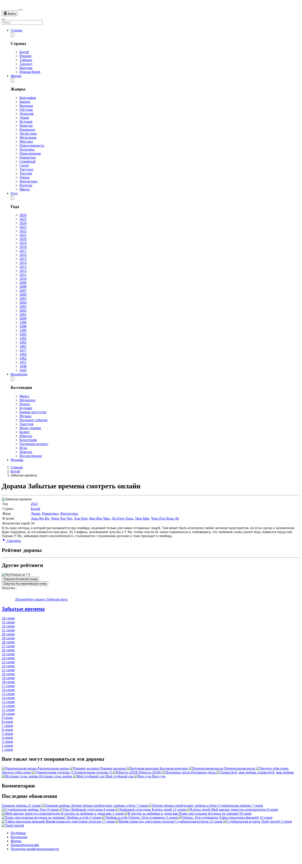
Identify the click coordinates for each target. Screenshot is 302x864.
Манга (24, 396)
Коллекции (19, 374)
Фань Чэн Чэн (61, 518)
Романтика (27, 157)
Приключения (30, 153)
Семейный (27, 161)
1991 (23, 342)
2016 (23, 255)
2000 (23, 318)
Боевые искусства (32, 412)
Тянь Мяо (142, 518)
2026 (23, 215)
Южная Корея (29, 72)
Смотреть (13, 541)
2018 (23, 247)
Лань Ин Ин (40, 518)
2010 (23, 278)
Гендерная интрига (33, 444)
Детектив (26, 113)
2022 (23, 231)
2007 (23, 290)
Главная (17, 467)
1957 (23, 362)
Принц (24, 404)
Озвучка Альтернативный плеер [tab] (25, 583)
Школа (24, 189)
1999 (23, 322)
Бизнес (24, 432)
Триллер (25, 173)
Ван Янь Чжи (99, 518)
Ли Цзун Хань (122, 518)
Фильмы (17, 460)
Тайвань (25, 60)
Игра (23, 448)
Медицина (27, 400)
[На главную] (10, 8)
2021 (23, 235)
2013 (23, 267)
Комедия (25, 125)
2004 (23, 302)
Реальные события (33, 420)
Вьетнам (25, 68)
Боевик (24, 102)
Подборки (18, 833)
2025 (23, 219)
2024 (23, 223)
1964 (23, 354)
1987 (23, 346)
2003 (23, 306)
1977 (23, 350)
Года (14, 193)
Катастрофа (28, 440)
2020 (23, 239)
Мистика (26, 141)
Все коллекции (30, 456)
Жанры (16, 76)
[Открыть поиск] (21, 9)
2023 (23, 227)
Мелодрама (27, 137)
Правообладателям (25, 845)
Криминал (27, 129)
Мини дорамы (30, 428)
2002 (23, 310)
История (25, 121)
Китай (24, 52)
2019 (23, 243)
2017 (23, 251)
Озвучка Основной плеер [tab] (20, 579)
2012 (23, 271)
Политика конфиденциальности (35, 849)
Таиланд (25, 64)
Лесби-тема (28, 133)
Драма (24, 117)
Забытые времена (23, 609)
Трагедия (26, 424)
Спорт (24, 165)
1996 (23, 330)
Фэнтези (25, 185)
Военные (26, 106)
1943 (23, 370)
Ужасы (24, 177)
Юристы (25, 436)
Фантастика (28, 181)
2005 (23, 298)
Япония (25, 56)
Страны (16, 30)
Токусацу (26, 169)
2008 (23, 286)
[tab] (151, 609)
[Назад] (12, 34)
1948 (23, 366)
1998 (23, 326)
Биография (27, 98)
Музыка (25, 416)
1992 (23, 338)
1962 (23, 358)
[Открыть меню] (3, 19)
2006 (23, 294)
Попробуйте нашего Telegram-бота (41, 599)
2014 (23, 263)
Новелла (25, 452)
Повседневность (31, 145)
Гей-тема (26, 109)
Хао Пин (81, 518)
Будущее (25, 408)
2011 (22, 274)
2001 (23, 314)
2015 (23, 259)
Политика (26, 149)
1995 (23, 334)
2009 (23, 282)
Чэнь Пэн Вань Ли (165, 518)
